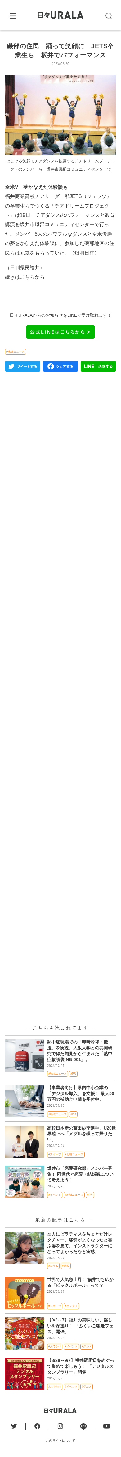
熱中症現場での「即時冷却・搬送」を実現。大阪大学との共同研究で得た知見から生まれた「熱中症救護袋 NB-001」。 (79, 1051)
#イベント (54, 1194)
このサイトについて (60, 1440)
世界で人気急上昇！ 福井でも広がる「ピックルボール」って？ (80, 1282)
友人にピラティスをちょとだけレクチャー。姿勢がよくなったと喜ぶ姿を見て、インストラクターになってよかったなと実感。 (79, 1243)
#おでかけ (54, 1346)
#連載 (65, 1265)
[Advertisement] (60, 633)
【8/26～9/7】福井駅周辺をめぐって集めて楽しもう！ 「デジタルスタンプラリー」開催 (80, 1366)
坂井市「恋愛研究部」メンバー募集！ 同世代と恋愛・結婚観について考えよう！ (80, 1174)
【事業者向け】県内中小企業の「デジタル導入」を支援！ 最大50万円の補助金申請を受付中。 (80, 1093)
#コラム (53, 1265)
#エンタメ (71, 1306)
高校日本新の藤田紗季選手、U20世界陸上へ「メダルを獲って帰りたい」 (81, 1134)
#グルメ (87, 1346)
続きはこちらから (25, 277)
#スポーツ (54, 1154)
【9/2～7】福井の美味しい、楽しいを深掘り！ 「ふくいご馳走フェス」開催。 (80, 1326)
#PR (73, 1073)
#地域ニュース (15, 351)
